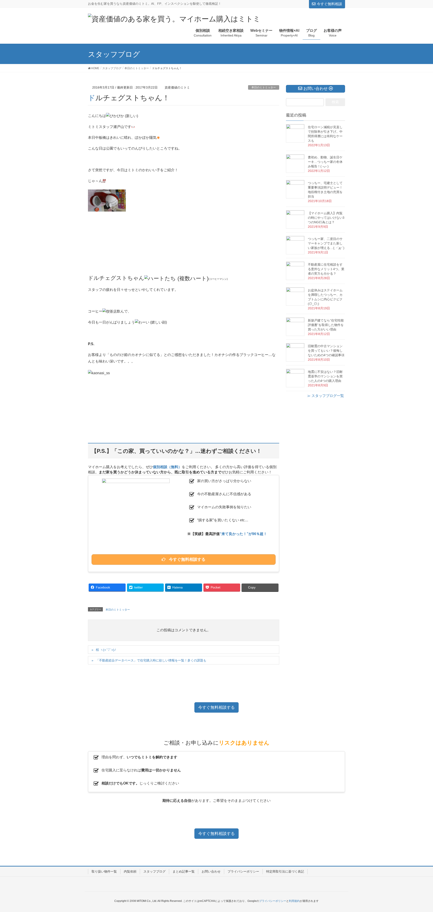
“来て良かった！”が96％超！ (243, 534)
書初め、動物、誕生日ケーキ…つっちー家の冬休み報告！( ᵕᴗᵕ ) (325, 161)
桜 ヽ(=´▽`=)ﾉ (106, 650)
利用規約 (294, 901)
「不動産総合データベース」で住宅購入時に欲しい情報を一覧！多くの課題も (151, 660)
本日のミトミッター (263, 87)
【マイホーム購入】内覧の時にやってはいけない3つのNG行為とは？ (326, 217)
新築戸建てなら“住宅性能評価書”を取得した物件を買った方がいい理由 (326, 325)
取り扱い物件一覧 (104, 871)
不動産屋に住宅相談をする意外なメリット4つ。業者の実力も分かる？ (326, 269)
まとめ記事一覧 (184, 871)
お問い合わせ (211, 871)
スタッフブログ (154, 871)
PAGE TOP (419, 881)
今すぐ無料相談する (216, 707)
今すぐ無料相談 (329, 4)
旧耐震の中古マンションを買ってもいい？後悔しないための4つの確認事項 (326, 350)
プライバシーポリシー (243, 871)
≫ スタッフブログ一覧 (325, 396)
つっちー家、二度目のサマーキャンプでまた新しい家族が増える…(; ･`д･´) (326, 243)
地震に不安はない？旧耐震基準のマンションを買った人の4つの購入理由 (325, 376)
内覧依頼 (130, 871)
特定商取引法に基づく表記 (285, 871)
